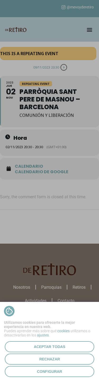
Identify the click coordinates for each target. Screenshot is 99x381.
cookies (63, 331)
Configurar (49, 371)
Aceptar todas (49, 347)
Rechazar (49, 359)
